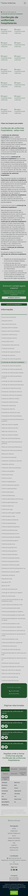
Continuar (14, 892)
